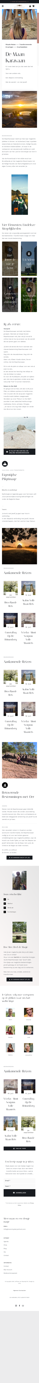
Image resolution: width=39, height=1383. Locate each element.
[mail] (23, 1305)
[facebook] (19, 1305)
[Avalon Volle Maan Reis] (28, 588)
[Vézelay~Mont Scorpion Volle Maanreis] (28, 620)
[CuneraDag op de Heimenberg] (11, 620)
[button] (19, 899)
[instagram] (16, 1305)
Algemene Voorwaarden (19, 1290)
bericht (16, 957)
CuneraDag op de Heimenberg (11, 636)
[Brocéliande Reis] (11, 588)
